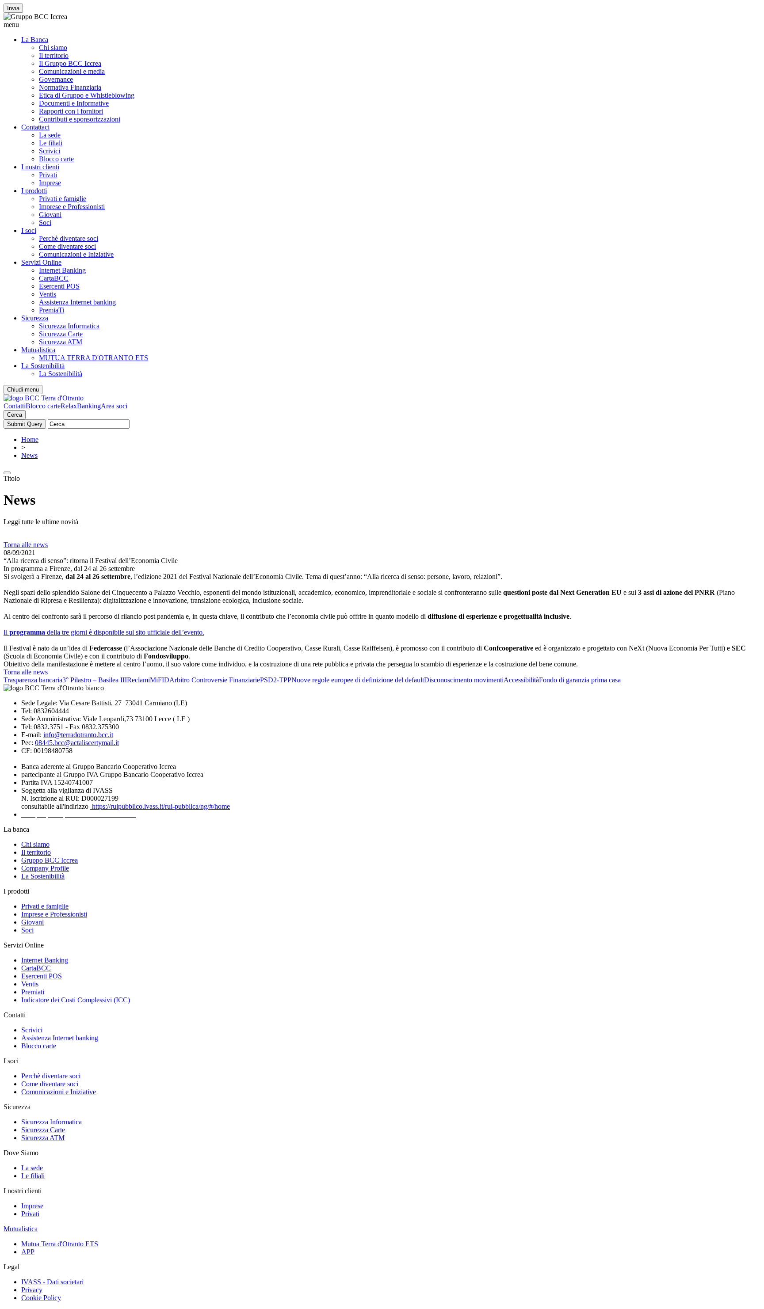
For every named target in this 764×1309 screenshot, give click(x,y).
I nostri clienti (40, 167)
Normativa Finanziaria (70, 87)
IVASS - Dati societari (52, 1282)
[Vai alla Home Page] (44, 398)
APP (27, 1252)
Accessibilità (521, 680)
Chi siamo (53, 47)
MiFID (159, 680)
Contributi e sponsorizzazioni (79, 119)
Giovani (50, 214)
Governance (56, 79)
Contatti (15, 406)
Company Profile (45, 868)
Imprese (50, 182)
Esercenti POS (59, 286)
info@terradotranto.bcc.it (78, 734)
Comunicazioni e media (72, 71)
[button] (382, 25)
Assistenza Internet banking (77, 302)
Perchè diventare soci (68, 238)
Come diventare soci (67, 246)
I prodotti (34, 190)
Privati (48, 175)
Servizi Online (41, 262)
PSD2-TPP (275, 680)
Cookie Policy (41, 1297)
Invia (13, 8)
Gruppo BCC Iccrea (49, 860)
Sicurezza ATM (60, 342)
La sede (50, 135)
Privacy (31, 1290)
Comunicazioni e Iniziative (76, 254)
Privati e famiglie (62, 198)
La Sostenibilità (43, 365)
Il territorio (54, 55)
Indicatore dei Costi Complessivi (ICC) (75, 1000)
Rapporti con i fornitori (71, 111)
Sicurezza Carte (61, 334)
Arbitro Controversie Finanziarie (214, 680)
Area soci (114, 406)
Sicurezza (34, 318)
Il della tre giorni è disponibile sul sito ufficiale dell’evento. (104, 632)
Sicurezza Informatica (69, 326)
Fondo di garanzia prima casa (580, 680)
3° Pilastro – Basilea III (94, 680)
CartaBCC (54, 278)
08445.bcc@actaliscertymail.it (77, 742)
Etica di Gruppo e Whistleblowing (86, 95)
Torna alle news (26, 544)
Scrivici (49, 151)
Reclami (138, 680)
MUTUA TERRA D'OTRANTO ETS (93, 357)
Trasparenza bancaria (33, 680)
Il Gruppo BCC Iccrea (70, 63)
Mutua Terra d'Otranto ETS (59, 1244)
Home (29, 439)
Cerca (14, 414)
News (29, 455)
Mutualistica (38, 350)
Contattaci (35, 127)
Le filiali (50, 143)
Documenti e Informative (74, 103)
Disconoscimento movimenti (464, 680)
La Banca (34, 39)
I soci (28, 230)
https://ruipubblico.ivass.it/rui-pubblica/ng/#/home (160, 806)
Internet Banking (62, 270)
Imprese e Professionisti (72, 206)
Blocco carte (56, 159)
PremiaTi (51, 310)
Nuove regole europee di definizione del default (357, 680)
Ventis (47, 294)
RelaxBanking (81, 406)
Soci (45, 222)
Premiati (32, 992)
